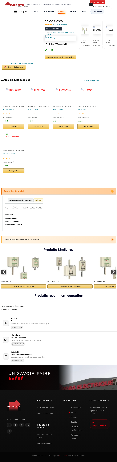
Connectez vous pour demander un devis (61, 57)
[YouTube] (15, 425)
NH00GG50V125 (9, 153)
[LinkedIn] (27, 425)
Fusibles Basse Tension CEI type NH (59, 34)
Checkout (74, 417)
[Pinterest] (21, 425)
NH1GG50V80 (33, 109)
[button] (97, 2)
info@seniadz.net (99, 424)
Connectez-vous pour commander (24, 286)
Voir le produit (13, 126)
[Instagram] (9, 431)
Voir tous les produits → (92, 81)
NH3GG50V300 (58, 109)
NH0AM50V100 (8, 109)
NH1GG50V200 (82, 109)
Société (74, 422)
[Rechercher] (91, 4)
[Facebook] (9, 425)
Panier (73, 412)
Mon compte (76, 407)
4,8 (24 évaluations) (60, 24)
